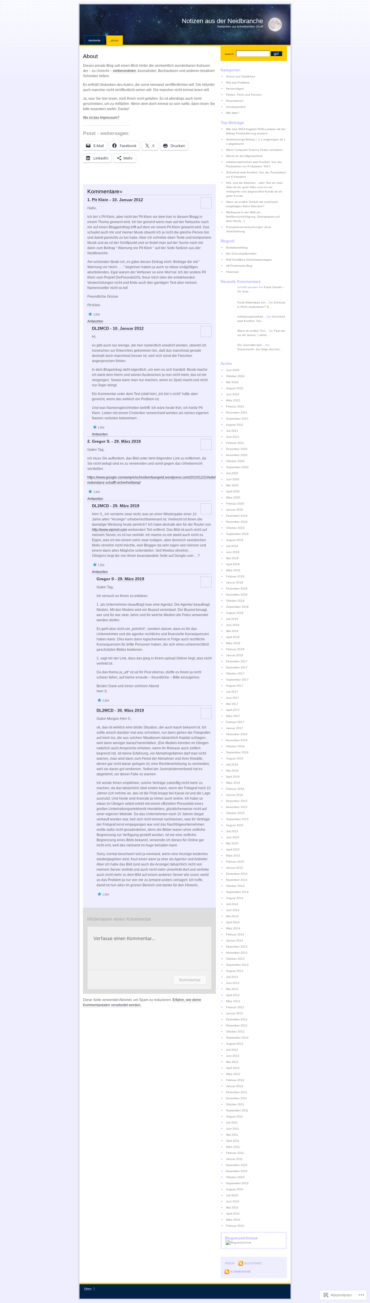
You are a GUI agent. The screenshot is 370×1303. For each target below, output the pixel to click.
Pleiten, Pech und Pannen (244, 94)
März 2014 (233, 928)
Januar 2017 (234, 728)
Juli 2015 (232, 831)
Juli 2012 (232, 1049)
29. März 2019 (127, 441)
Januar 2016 (234, 794)
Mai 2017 (232, 703)
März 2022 (233, 400)
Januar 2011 (234, 1159)
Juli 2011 (232, 1122)
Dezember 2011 (236, 1092)
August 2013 (234, 970)
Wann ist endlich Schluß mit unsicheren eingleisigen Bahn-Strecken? (252, 204)
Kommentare (241, 1271)
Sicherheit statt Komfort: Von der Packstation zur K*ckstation (256, 174)
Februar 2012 (235, 1080)
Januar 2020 (234, 509)
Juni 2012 (232, 1055)
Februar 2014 (235, 934)
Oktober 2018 (235, 600)
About (115, 40)
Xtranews (232, 271)
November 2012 (236, 1025)
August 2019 (234, 540)
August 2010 (234, 1189)
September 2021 (237, 418)
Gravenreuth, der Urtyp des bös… (259, 349)
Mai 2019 (232, 558)
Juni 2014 (232, 910)
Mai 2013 (232, 989)
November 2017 (236, 667)
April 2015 (233, 849)
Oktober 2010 (235, 1177)
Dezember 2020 (236, 449)
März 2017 (233, 716)
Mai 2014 (232, 916)
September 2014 (237, 892)
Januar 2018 (234, 655)
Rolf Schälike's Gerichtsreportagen (249, 259)
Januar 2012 (234, 1086)
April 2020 (233, 491)
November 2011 (236, 1098)
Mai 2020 (232, 485)
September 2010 (237, 1183)
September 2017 (237, 679)
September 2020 (237, 467)
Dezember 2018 (236, 588)
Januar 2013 (234, 1013)
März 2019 (233, 570)
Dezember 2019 (236, 515)
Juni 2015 (232, 837)
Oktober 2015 (235, 813)
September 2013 (237, 964)
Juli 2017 (232, 691)
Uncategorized (235, 106)
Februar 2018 (235, 649)
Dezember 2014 (236, 873)
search (229, 53)
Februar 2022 (235, 406)
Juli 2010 (232, 1195)
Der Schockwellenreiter (241, 253)
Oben (88, 1288)
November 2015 (236, 807)
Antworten (95, 321)
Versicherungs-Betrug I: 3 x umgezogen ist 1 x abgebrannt (255, 141)
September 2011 (237, 1110)
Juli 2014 (232, 904)
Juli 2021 (232, 430)
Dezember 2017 (236, 661)
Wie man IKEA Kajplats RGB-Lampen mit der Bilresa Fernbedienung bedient (256, 131)
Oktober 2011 (235, 1104)
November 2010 (236, 1171)
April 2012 (233, 1068)
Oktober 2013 (235, 958)
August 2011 (234, 1116)
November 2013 (236, 952)
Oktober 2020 (235, 461)
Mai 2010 (232, 1207)
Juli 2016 (232, 764)
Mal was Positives (237, 82)
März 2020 (233, 497)
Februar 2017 (235, 722)
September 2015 (237, 819)
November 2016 (236, 740)
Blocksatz (253, 1263)
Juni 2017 (232, 697)
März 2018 (233, 643)
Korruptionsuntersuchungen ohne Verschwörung (248, 229)
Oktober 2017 (235, 673)
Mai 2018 (232, 631)
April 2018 (233, 637)
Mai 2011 (232, 1134)
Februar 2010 (235, 1225)
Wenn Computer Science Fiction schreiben (254, 149)
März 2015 (233, 855)
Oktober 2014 (235, 885)
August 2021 (234, 424)
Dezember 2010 (236, 1165)
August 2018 (234, 612)
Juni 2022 (232, 394)
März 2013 (233, 1001)
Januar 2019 (234, 582)
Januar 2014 (234, 940)
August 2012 (234, 1043)
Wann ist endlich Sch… (252, 330)
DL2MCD (100, 328)
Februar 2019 (235, 576)
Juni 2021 (232, 436)
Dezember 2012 (236, 1019)
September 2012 (237, 1037)
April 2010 (233, 1213)
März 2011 (233, 1146)
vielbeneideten (124, 71)
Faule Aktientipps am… (252, 302)
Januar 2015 (234, 867)
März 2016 (233, 782)
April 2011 (232, 1140)
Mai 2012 (232, 1061)
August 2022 (234, 388)
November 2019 (236, 521)
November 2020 (236, 455)
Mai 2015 (232, 843)
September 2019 (237, 533)
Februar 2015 (235, 861)
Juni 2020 (232, 479)
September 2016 (237, 752)
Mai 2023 (232, 382)
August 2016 (234, 758)
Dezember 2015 (236, 800)
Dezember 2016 (236, 734)
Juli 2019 (232, 546)
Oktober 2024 (235, 376)
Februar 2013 (235, 1007)
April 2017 (233, 709)
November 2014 (236, 879)
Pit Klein (100, 199)
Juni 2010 (232, 1201)
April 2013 (233, 995)
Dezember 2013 (236, 946)
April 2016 (233, 776)
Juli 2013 (232, 976)
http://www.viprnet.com (109, 530)
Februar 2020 (235, 503)
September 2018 (237, 606)
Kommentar (190, 979)
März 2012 (233, 1074)
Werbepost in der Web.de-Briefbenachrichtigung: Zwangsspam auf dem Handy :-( (253, 217)
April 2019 (233, 564)
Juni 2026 (232, 370)
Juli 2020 (232, 473)
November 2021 (236, 412)
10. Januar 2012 (127, 199)
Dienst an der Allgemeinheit (244, 155)
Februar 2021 (235, 442)
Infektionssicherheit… (251, 316)
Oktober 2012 (235, 1031)
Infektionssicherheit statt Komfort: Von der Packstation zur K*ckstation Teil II (254, 164)
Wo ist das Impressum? (101, 118)
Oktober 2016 (235, 746)
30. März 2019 (130, 710)
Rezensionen (235, 100)
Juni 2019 (232, 552)
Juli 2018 (232, 618)
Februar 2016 (235, 788)
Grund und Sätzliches (240, 76)
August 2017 (234, 685)
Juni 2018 (232, 625)
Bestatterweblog (237, 247)
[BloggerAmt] (238, 1242)
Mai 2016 (232, 770)
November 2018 (236, 594)
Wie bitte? (232, 112)
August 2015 (234, 825)
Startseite (94, 40)
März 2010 (233, 1219)
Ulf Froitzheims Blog (239, 265)
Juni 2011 (232, 1128)
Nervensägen (235, 88)
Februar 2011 (235, 1152)
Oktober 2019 (235, 527)
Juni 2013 (232, 983)
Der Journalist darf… (250, 344)
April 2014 (233, 922)
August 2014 (234, 898)
